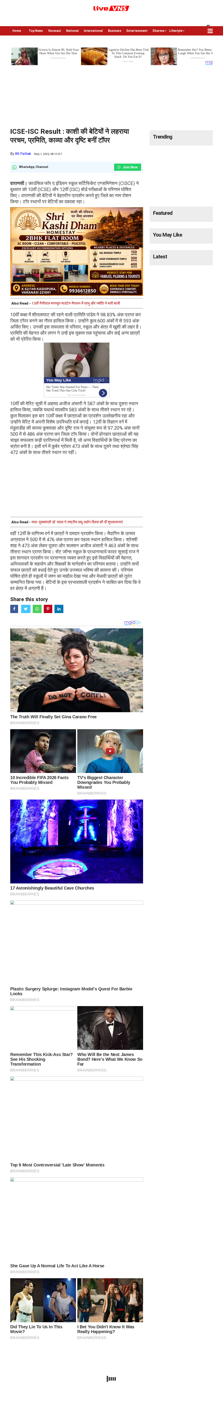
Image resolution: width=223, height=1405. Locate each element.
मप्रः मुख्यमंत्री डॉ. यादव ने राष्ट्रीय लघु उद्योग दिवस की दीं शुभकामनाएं (77, 522)
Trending (162, 137)
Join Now (130, 167)
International (93, 30)
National (72, 30)
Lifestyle (175, 30)
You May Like (167, 235)
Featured (162, 213)
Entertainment (137, 30)
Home (16, 30)
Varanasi (54, 30)
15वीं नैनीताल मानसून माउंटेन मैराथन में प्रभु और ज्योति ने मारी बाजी (76, 303)
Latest (160, 257)
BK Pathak (23, 154)
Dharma (158, 30)
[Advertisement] (111, 96)
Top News (36, 30)
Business (114, 30)
